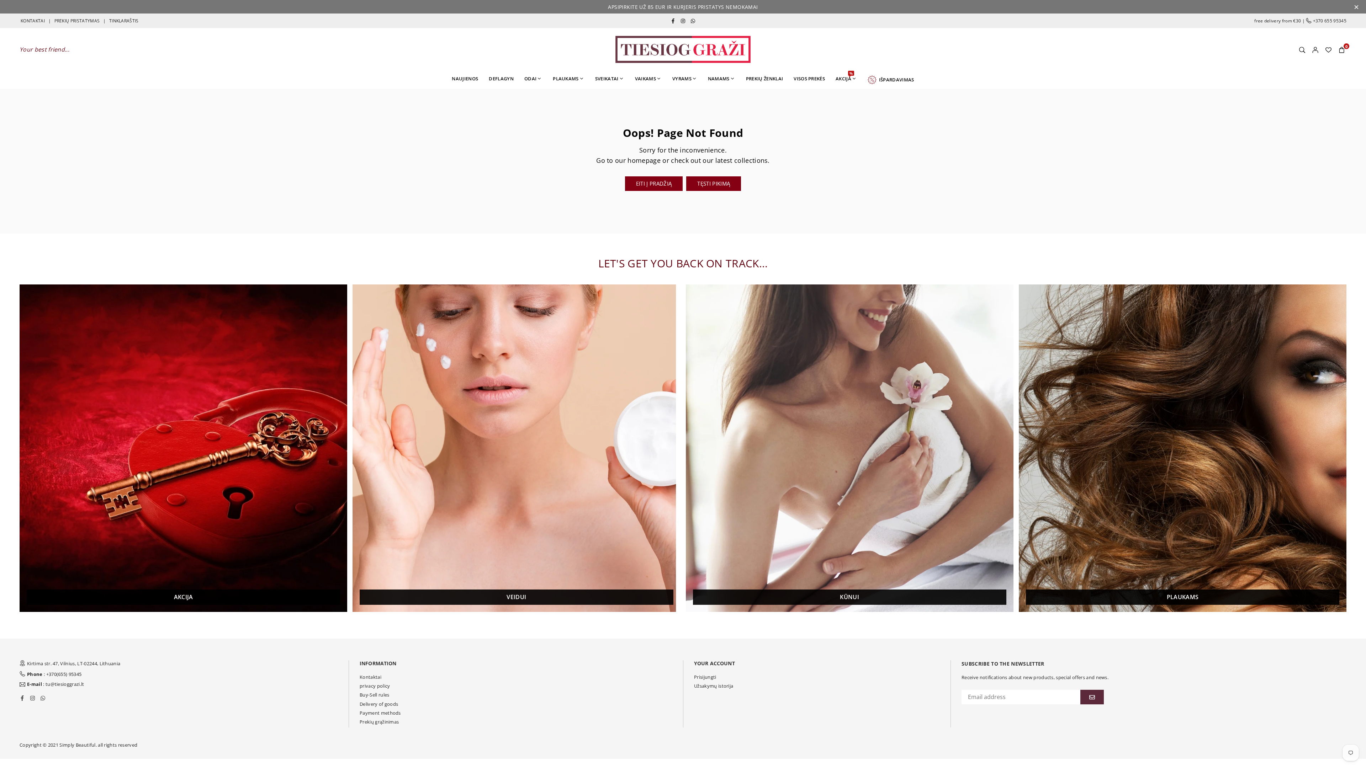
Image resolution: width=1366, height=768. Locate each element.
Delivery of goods (379, 704)
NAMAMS (719, 78)
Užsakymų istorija (713, 686)
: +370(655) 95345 (54, 674)
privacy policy (375, 686)
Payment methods (380, 713)
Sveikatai (607, 78)
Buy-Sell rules (374, 695)
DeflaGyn (501, 78)
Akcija (844, 76)
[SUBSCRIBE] (1092, 697)
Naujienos (465, 78)
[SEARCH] (1302, 49)
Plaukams (566, 78)
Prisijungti (705, 677)
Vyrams (682, 78)
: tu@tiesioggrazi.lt (55, 684)
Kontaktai (370, 677)
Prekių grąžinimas (379, 722)
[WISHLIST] (1328, 49)
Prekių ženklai (764, 78)
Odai (530, 78)
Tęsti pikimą (713, 183)
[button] (1341, 49)
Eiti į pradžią (654, 183)
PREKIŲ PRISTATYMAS (77, 21)
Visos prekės (809, 78)
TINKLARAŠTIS (124, 21)
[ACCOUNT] (1315, 49)
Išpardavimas (895, 79)
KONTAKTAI (33, 21)
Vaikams (645, 78)
